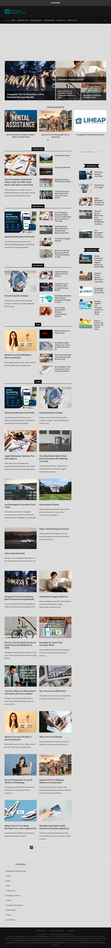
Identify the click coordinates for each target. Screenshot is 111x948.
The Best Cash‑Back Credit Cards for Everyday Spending (54, 827)
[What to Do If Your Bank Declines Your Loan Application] (21, 810)
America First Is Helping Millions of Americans (55, 136)
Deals (8, 881)
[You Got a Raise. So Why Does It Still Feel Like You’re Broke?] (46, 194)
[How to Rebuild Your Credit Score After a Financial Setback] (46, 370)
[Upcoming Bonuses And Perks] (20, 222)
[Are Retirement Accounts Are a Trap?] (21, 489)
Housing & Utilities (13, 895)
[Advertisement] (55, 45)
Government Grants (62, 155)
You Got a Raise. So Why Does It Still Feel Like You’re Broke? (62, 194)
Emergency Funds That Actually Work (92, 96)
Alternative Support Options (70, 79)
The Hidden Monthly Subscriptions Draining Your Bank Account (63, 299)
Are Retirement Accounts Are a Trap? (98, 233)
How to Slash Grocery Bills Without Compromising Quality (60, 312)
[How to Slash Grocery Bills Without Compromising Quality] (46, 311)
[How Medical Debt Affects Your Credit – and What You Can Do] (46, 346)
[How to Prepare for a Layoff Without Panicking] (21, 765)
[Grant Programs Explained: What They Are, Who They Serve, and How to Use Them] (20, 165)
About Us (60, 20)
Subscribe (55, 3)
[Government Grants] (46, 158)
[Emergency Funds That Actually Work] (93, 91)
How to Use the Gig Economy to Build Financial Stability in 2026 (66, 94)
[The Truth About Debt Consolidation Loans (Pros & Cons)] (46, 358)
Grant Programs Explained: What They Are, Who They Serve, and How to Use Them (19, 182)
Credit (8, 876)
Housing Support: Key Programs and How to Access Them (98, 307)
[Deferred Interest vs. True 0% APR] (46, 334)
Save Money (49, 20)
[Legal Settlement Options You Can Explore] (46, 275)
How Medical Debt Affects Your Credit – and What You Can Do (63, 346)
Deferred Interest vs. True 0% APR (62, 332)
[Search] (105, 20)
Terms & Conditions (57, 931)
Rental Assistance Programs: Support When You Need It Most (21, 136)
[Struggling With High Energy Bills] (90, 121)
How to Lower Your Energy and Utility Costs (98, 325)
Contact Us (72, 20)
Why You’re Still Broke (50, 737)
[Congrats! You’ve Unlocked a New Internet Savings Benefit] (30, 80)
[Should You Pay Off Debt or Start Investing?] (20, 340)
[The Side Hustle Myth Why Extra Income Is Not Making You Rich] (46, 229)
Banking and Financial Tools (16, 871)
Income (8, 900)
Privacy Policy (41, 931)
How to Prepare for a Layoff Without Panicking (18, 781)
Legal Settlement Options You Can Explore (61, 274)
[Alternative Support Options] (81, 72)
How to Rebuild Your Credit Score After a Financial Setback (63, 369)
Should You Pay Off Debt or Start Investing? (18, 356)
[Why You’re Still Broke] (55, 722)
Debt (13, 20)
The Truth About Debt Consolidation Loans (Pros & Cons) (63, 357)
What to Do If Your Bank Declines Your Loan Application (21, 827)
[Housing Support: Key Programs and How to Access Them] (85, 304)
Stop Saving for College (16, 295)
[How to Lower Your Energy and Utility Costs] (85, 324)
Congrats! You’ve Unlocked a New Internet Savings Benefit (25, 95)
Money (8, 915)
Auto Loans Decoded (62, 167)
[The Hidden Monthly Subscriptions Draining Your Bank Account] (46, 299)
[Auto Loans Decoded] (46, 170)
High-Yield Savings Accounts (54, 529)
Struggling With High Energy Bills (90, 135)
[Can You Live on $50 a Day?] (55, 676)
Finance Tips (23, 20)
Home (7, 20)
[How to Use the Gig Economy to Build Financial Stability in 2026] (46, 253)
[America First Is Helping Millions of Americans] (55, 121)
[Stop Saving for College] (20, 281)
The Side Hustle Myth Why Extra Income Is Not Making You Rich (62, 229)
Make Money (36, 20)
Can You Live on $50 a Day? (52, 691)
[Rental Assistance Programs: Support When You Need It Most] (21, 121)
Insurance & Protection (14, 905)
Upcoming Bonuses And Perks (20, 236)
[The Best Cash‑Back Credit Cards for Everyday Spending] (55, 810)
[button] (8, 81)
